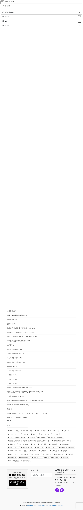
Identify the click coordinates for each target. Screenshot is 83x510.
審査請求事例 (65, 444)
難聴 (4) (9, 409)
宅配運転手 (54, 444)
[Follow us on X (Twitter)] (62, 490)
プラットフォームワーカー (17, 437)
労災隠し (12, 444)
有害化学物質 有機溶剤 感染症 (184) (18, 341)
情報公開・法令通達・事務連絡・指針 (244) (21, 328)
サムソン (25, 434)
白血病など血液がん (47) (16, 370)
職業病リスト (38, 457)
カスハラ (66, 431)
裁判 (47, 457)
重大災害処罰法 (14, 461)
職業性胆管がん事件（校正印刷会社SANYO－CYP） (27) (25, 392)
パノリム (55, 434)
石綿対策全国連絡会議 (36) (15, 353)
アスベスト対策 (41, 431)
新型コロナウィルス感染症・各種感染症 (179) (22, 336)
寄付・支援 (6, 6)
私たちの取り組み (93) (14, 358)
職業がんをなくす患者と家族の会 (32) (19, 387)
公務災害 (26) (11, 311)
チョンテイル (45, 434)
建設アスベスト (14, 447)
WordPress (30, 505)
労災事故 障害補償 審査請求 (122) (18, 315)
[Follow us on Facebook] (57, 490)
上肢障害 (32, 437)
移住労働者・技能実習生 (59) (16, 362)
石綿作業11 (43, 451)
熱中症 (34, 451)
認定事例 (55, 457)
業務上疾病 (40, 447)
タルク (35, 434)
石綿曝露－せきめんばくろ (59, 451)
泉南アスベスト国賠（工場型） (18, 451)
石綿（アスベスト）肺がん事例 (18, 454)
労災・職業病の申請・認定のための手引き (36, 441)
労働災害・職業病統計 (56, 437)
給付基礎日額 (59, 454)
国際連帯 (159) (12, 319)
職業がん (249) (12, 366)
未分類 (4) (10, 345)
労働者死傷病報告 (14, 441)
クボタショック (14, 434)
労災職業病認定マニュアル (61, 441)
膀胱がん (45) (13, 383)
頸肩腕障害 (26, 461)
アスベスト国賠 (27, 431)
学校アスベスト (23, 444)
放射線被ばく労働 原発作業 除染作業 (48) (20, 332)
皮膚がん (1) (13, 375)
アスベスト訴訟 (54, 431)
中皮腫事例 (42, 437)
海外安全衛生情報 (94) (14, 349)
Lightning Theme (40, 505)
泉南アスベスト (52, 447)
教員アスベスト (27, 447)
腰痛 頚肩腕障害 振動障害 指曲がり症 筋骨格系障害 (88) (25, 400)
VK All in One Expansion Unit (55, 505)
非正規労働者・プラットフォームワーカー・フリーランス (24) (27, 413)
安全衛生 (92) (11, 324)
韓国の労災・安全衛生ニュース (17, 417)
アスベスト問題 (14, 431)
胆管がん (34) (13, 379)
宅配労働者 (43, 444)
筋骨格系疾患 (47, 454)
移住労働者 (35, 454)
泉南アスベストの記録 (67, 447)
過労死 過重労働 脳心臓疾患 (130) (18, 404)
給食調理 (70, 454)
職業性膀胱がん (25, 457)
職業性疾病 (12, 457)
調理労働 (65, 457)
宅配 (34, 444)
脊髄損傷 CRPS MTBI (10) (15, 396)
